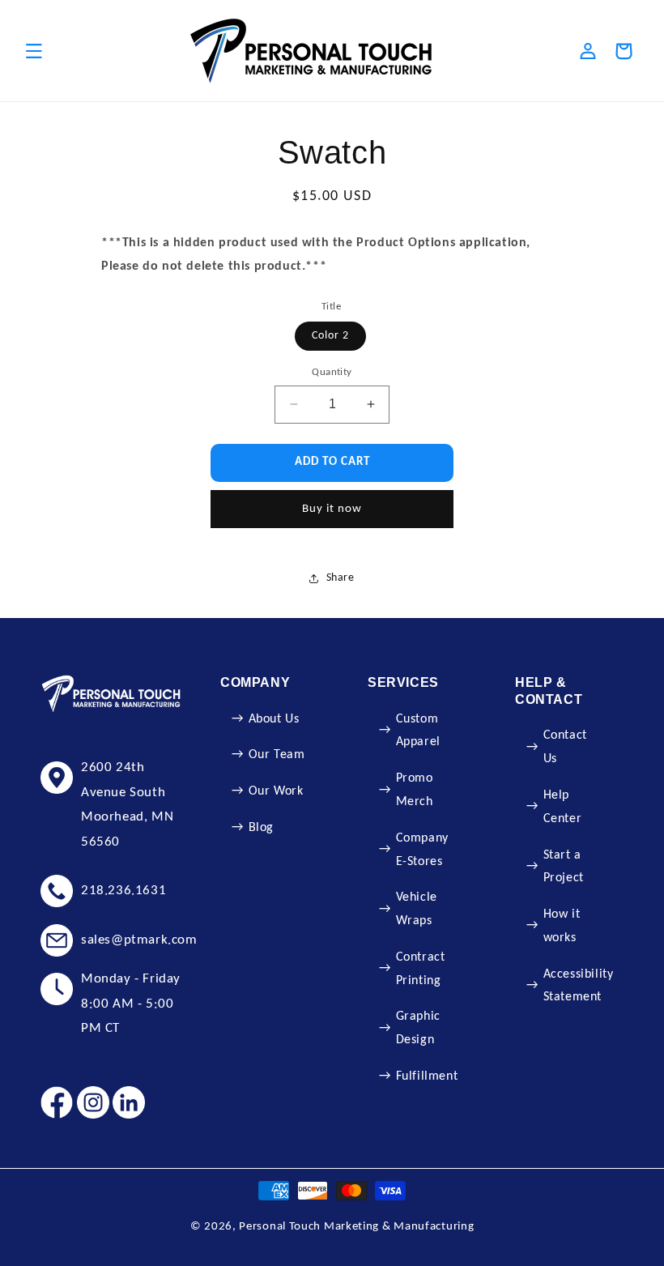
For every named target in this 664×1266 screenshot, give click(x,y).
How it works (562, 926)
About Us (274, 719)
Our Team (277, 754)
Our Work (276, 791)
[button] (34, 51)
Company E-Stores (422, 850)
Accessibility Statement (578, 986)
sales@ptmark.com (139, 940)
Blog (261, 827)
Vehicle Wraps (416, 909)
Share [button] (340, 578)
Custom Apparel (418, 731)
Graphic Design (418, 1028)
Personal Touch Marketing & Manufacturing (356, 1227)
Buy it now (332, 509)
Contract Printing (420, 969)
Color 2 (330, 336)
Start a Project (563, 867)
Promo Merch (414, 790)
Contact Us (565, 747)
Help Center (562, 807)
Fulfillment (427, 1076)
